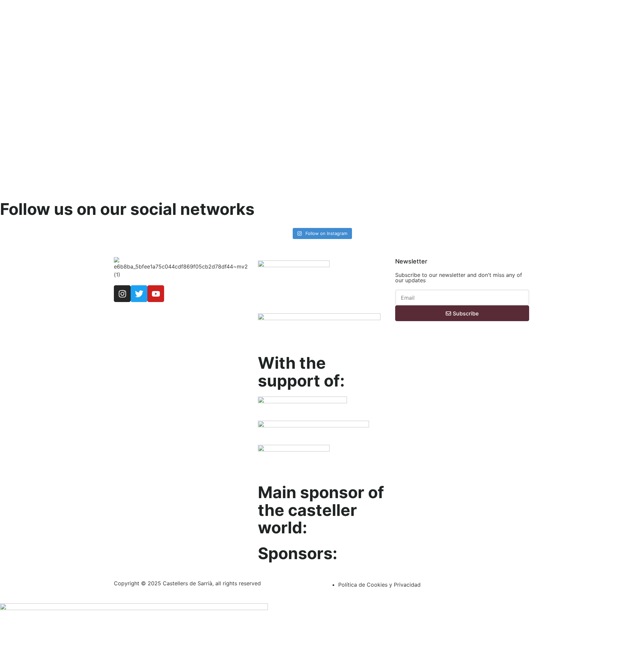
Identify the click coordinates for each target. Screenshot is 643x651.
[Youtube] (155, 293)
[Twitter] (139, 293)
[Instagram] (122, 293)
